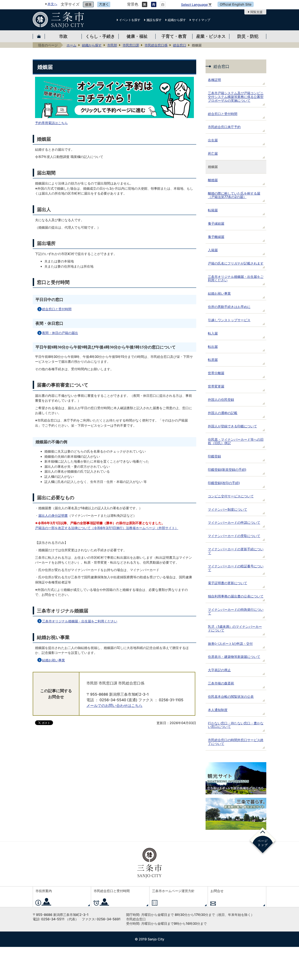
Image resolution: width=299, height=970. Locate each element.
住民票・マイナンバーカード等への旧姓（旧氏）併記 (235, 441)
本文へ (52, 4)
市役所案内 (44, 891)
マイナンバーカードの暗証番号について (235, 568)
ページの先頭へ (262, 841)
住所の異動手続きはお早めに (229, 307)
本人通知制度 (218, 710)
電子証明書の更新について (227, 583)
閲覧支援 (256, 12)
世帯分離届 (216, 373)
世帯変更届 (216, 386)
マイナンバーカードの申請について (234, 522)
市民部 (112, 45)
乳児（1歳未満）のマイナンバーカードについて (235, 628)
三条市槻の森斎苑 (221, 683)
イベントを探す (129, 20)
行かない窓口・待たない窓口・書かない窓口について (235, 725)
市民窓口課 (131, 45)
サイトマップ (201, 20)
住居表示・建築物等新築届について (234, 657)
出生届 (213, 140)
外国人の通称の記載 (222, 413)
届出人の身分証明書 (53, 515)
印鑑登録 (214, 456)
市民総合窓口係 (156, 45)
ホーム (71, 45)
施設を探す (154, 20)
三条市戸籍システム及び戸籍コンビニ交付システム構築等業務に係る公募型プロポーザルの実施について (235, 96)
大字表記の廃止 (219, 670)
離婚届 (213, 180)
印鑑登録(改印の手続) (224, 483)
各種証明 (214, 80)
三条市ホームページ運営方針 (173, 891)
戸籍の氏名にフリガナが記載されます (235, 263)
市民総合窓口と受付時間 (112, 891)
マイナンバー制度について (227, 509)
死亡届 (213, 153)
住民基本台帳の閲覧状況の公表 (231, 696)
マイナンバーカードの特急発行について (235, 611)
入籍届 (213, 250)
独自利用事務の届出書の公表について (235, 596)
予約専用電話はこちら (51, 123)
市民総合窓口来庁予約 (224, 127)
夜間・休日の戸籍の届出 (60, 333)
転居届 (213, 360)
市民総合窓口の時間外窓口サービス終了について (235, 742)
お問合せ (217, 891)
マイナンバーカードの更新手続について (235, 551)
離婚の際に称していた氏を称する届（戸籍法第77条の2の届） (234, 195)
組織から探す (177, 20)
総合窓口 (179, 45)
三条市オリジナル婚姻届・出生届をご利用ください (79, 621)
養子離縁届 (216, 237)
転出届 (213, 347)
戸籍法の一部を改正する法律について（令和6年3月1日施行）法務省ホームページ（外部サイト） (106, 528)
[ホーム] (39, 36)
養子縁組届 (216, 223)
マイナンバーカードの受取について (234, 536)
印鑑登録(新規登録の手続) (227, 469)
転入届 (213, 333)
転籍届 (213, 210)
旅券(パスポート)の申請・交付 (230, 644)
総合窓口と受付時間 (56, 309)
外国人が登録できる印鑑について (232, 426)
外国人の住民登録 (221, 399)
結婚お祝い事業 (53, 660)
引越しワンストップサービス (229, 320)
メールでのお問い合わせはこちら (114, 705)
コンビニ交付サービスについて (231, 496)
